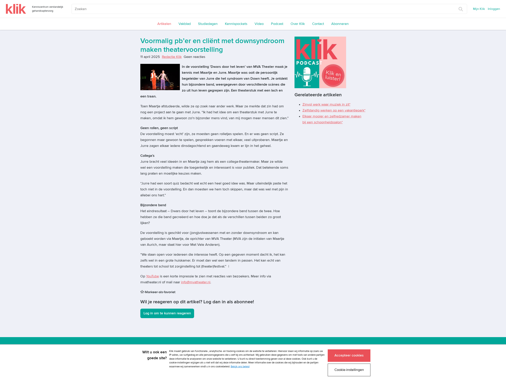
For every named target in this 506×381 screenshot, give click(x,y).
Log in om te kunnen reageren (167, 313)
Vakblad (184, 24)
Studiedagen (208, 24)
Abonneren (340, 24)
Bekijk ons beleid (240, 366)
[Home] (16, 9)
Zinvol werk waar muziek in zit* (326, 104)
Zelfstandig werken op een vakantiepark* (333, 110)
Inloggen (494, 9)
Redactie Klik (172, 57)
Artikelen (164, 24)
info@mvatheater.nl (195, 282)
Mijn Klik (479, 9)
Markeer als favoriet (159, 292)
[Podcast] (320, 62)
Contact (318, 24)
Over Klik (298, 24)
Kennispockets (236, 24)
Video (259, 24)
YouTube (152, 276)
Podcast (277, 24)
